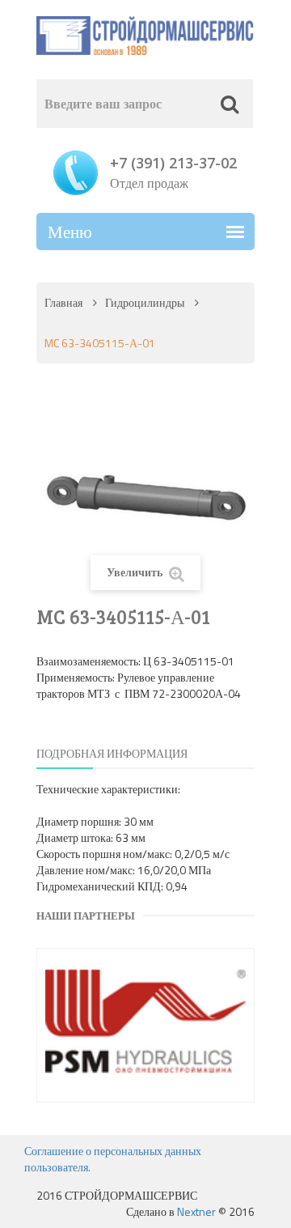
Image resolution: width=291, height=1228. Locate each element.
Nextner (196, 1211)
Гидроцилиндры (144, 302)
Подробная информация (112, 753)
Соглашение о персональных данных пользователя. (112, 1158)
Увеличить (136, 571)
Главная (63, 302)
